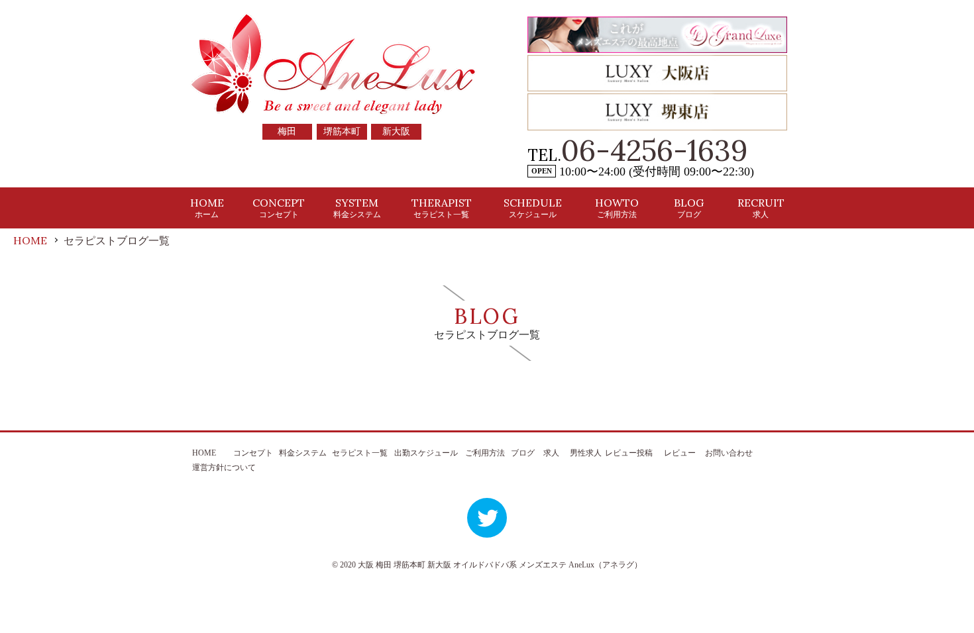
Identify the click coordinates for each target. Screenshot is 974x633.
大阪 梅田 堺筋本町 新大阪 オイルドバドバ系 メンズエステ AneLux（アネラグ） (500, 564)
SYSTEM (357, 207)
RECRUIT (761, 207)
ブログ (523, 453)
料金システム (303, 453)
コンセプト (253, 453)
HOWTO (617, 207)
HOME (207, 207)
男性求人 (586, 453)
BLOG (689, 207)
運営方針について (224, 467)
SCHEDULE (533, 207)
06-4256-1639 (654, 150)
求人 (551, 453)
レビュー (680, 453)
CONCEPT (278, 207)
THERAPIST (441, 207)
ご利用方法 (485, 453)
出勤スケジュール (426, 453)
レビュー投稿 (629, 453)
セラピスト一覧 (360, 453)
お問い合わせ (729, 453)
